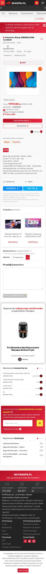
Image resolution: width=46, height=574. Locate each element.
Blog (4, 531)
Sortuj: (6, 257)
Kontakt (5, 534)
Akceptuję (23, 570)
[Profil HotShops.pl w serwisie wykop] (29, 541)
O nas (4, 524)
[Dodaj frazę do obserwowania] (40, 423)
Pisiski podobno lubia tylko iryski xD (16, 373)
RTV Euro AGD (9, 51)
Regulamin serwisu (31, 524)
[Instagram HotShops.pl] (33, 541)
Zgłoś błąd (6, 544)
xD (4, 392)
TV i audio (27, 51)
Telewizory (8, 55)
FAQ (3, 540)
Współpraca (7, 527)
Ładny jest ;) (7, 386)
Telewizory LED (20, 55)
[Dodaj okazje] (36, 3)
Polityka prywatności (31, 534)
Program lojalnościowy (11, 547)
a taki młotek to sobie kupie (13, 379)
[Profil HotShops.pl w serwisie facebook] (25, 541)
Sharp (19, 51)
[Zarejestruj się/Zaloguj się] (43, 3)
